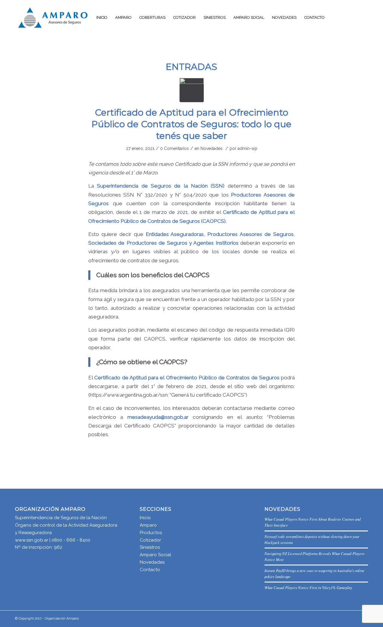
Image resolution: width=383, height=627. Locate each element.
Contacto (150, 569)
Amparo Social (155, 554)
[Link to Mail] (345, 17)
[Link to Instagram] (363, 17)
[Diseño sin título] (192, 90)
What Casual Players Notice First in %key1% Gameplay (308, 587)
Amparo (148, 525)
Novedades (211, 148)
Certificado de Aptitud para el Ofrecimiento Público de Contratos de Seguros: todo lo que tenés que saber (191, 124)
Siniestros (150, 547)
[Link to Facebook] (354, 17)
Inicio (145, 517)
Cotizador (150, 540)
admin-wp (247, 148)
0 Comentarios (174, 148)
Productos (151, 532)
